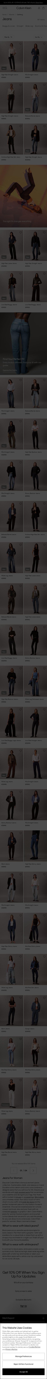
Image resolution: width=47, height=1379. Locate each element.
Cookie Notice (34, 1347)
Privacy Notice (11, 1349)
